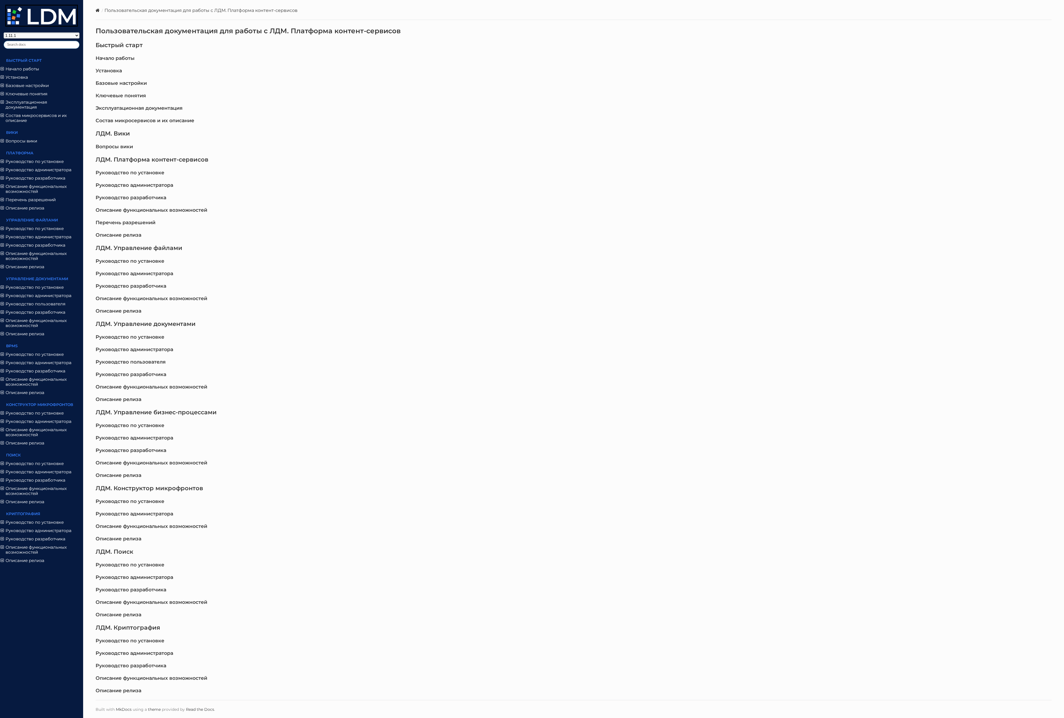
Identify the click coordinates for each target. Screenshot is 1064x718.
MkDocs (124, 709)
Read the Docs (200, 709)
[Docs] (98, 10)
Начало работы (115, 58)
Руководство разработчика (131, 197)
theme (154, 709)
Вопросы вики (114, 146)
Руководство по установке (130, 172)
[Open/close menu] (2, 69)
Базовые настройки (121, 83)
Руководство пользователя (131, 362)
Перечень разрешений (125, 222)
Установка (109, 70)
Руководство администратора (134, 185)
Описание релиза (118, 235)
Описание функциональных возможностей (151, 210)
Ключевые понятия (121, 95)
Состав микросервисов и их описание (145, 120)
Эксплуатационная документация (139, 108)
